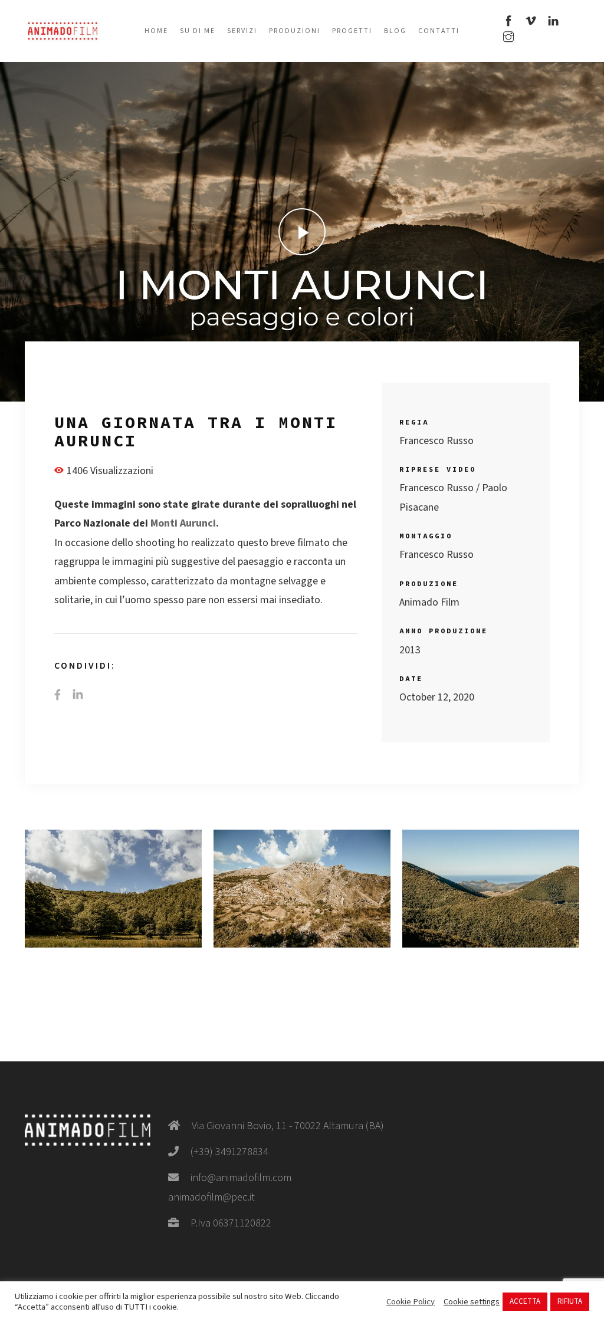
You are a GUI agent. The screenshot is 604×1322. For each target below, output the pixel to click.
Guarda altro (113, 889)
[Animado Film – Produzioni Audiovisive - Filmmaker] (62, 30)
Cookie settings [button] (472, 1302)
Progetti (352, 31)
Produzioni (294, 31)
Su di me (197, 31)
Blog (395, 31)
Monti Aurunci (183, 523)
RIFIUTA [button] (569, 1301)
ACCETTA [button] (525, 1301)
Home (156, 31)
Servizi (242, 31)
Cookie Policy (410, 1302)
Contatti (438, 31)
